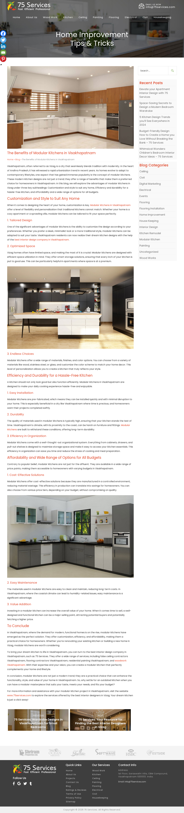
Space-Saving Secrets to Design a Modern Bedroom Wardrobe (156, 107)
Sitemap (70, 801)
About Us (31, 17)
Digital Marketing (150, 184)
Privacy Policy (74, 797)
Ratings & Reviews (76, 790)
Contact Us (72, 782)
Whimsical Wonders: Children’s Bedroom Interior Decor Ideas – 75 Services (157, 152)
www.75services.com (19, 695)
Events (143, 196)
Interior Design (148, 227)
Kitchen (68, 17)
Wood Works (147, 258)
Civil (145, 17)
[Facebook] (3, 33)
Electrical (131, 17)
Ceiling (83, 17)
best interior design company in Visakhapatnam (42, 239)
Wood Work (50, 17)
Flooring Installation (151, 208)
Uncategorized (148, 252)
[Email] (3, 52)
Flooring (114, 17)
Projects (70, 778)
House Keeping (148, 221)
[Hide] (1, 65)
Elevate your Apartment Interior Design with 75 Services (154, 93)
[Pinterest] (3, 59)
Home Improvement (152, 214)
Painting (98, 17)
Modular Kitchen (149, 239)
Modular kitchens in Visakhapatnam (110, 205)
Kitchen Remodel (150, 233)
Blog (17, 159)
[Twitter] (3, 40)
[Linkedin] (3, 46)
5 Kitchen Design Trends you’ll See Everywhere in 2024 (154, 121)
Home (16, 17)
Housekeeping (162, 17)
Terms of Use (73, 793)
